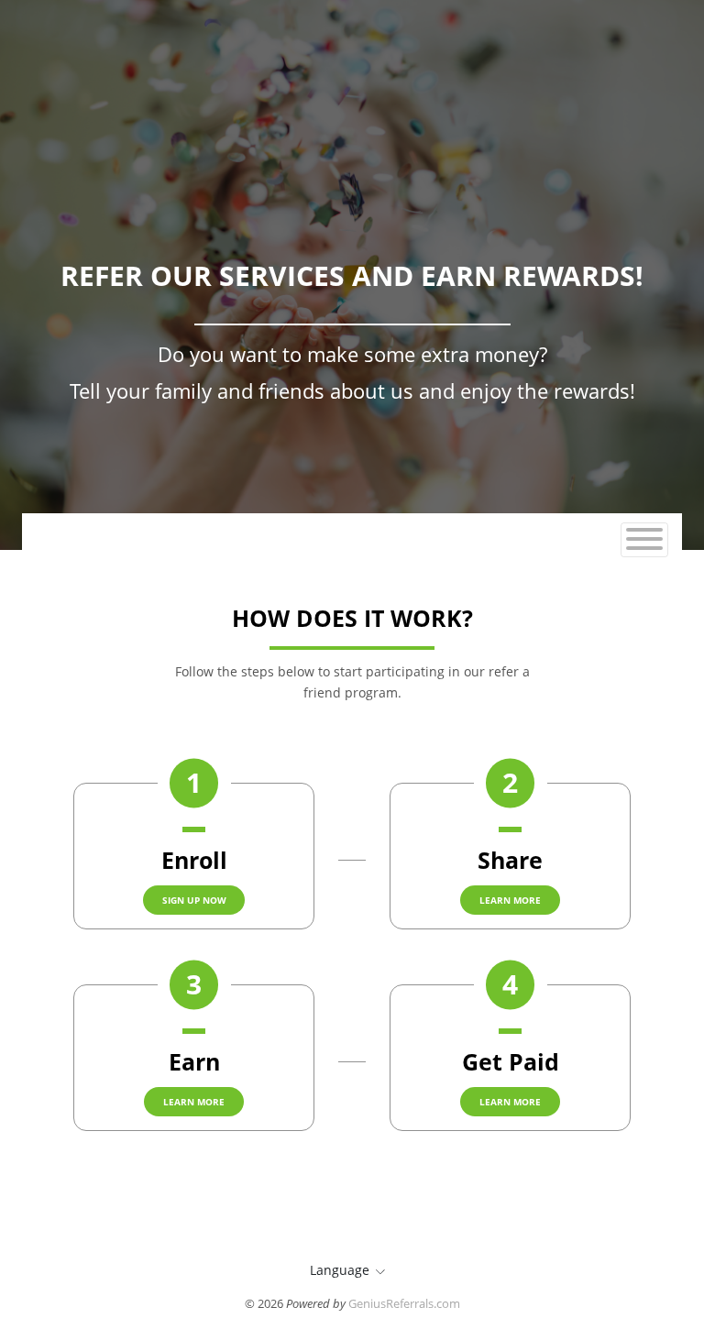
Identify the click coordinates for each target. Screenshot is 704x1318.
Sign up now (194, 900)
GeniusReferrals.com (404, 1303)
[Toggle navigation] (644, 539)
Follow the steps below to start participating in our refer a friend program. (352, 681)
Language (339, 1270)
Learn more (510, 900)
